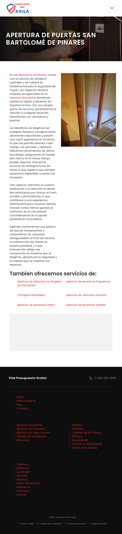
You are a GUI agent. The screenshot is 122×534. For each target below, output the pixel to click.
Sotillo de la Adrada (85, 448)
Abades (77, 425)
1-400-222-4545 (105, 378)
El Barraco (23, 468)
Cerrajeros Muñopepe (31, 295)
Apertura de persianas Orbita (36, 305)
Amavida (22, 491)
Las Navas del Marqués (87, 444)
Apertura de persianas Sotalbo (86, 305)
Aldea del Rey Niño (28, 483)
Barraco (77, 436)
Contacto (23, 408)
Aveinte (21, 494)
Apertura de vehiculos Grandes (86, 295)
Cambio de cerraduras (31, 436)
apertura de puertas (23, 97)
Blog (19, 404)
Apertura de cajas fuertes (33, 432)
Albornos (22, 479)
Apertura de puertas (30, 425)
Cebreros (22, 464)
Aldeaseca (23, 487)
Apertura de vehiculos (31, 429)
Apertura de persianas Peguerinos (88, 281)
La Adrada (23, 472)
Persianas (23, 440)
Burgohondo (80, 440)
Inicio (20, 397)
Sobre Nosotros (26, 401)
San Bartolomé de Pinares (30, 75)
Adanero (77, 429)
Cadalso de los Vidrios (86, 432)
